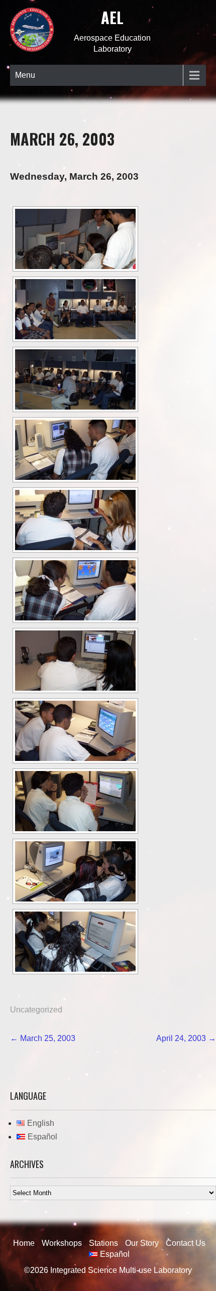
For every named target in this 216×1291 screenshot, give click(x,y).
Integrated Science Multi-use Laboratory (121, 1270)
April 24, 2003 (186, 1038)
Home (24, 1243)
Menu (25, 75)
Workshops (62, 1243)
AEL (112, 17)
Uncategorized (36, 1009)
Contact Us (185, 1243)
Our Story (142, 1243)
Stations (103, 1243)
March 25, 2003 (42, 1038)
